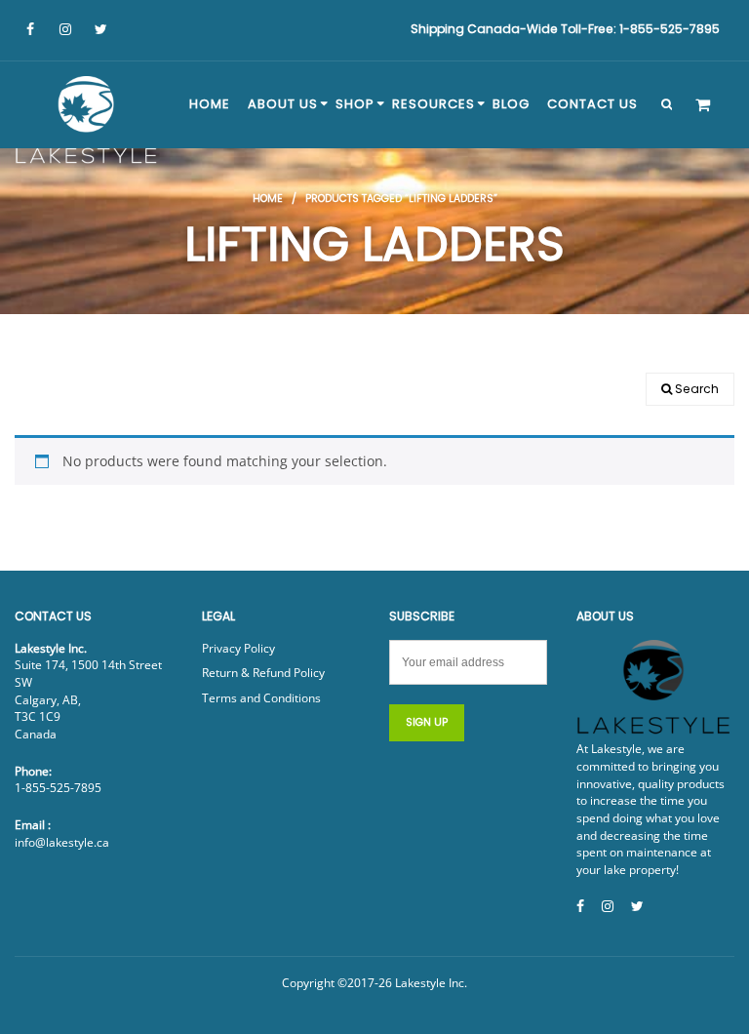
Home (268, 198)
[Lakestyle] (88, 123)
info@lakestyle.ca (62, 842)
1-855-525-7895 (58, 787)
